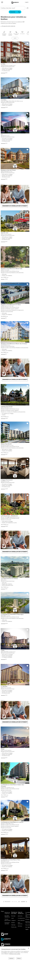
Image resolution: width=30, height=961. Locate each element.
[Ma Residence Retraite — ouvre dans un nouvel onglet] (15, 939)
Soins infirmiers (21, 920)
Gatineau (13, 924)
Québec (13, 922)
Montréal (13, 916)
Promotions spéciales (7, 923)
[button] (27, 8)
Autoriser (11, 958)
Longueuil (13, 920)
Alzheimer (20, 926)
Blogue (2, 911)
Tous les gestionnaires (8, 920)
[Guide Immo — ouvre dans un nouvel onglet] (15, 934)
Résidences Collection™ (7, 913)
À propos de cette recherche (8, 26)
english (26, 2)
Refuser (19, 958)
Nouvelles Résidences (7, 916)
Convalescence (21, 918)
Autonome (20, 916)
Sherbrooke (13, 927)
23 (19, 901)
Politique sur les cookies (14, 953)
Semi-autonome (20, 923)
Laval (12, 918)
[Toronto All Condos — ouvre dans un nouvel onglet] (15, 944)
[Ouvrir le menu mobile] (2, 2)
